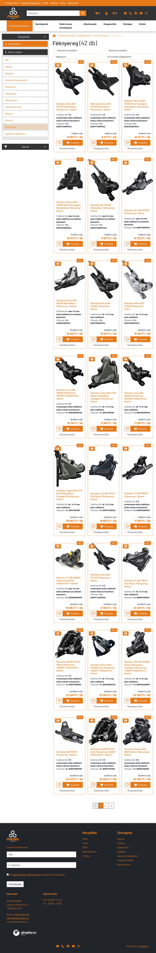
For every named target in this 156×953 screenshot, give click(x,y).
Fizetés (121, 843)
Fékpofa (9, 73)
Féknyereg (10, 126)
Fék (7, 60)
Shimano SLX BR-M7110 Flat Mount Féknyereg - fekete (102, 496)
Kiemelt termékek (67, 50)
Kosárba (74, 142)
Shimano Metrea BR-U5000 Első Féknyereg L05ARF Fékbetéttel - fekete (102, 669)
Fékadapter (11, 93)
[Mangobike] (54, 35)
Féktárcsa (10, 86)
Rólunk (54, 3)
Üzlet (85, 838)
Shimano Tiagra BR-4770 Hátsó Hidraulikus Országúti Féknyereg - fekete (103, 397)
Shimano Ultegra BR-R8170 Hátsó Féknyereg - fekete (137, 751)
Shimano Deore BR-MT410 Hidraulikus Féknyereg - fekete (100, 106)
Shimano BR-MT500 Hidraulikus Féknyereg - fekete (103, 207)
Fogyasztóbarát (125, 860)
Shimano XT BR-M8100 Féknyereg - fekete (136, 495)
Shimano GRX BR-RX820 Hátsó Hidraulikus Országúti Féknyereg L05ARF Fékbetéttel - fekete (137, 667)
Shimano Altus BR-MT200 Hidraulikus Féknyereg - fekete (66, 106)
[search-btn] (83, 13)
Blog (62, 3)
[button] (115, 13)
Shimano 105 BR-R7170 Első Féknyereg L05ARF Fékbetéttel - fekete (103, 751)
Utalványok (123, 847)
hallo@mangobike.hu (18, 918)
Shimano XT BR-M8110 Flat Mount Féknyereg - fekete (136, 583)
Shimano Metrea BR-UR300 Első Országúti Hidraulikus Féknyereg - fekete (136, 105)
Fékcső (8, 113)
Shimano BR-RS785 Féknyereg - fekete (66, 753)
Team (85, 843)
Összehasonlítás (67, 148)
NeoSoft (143, 946)
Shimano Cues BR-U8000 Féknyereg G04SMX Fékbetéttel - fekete (135, 397)
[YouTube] (141, 13)
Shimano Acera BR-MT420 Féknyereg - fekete (100, 577)
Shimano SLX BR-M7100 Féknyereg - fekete (136, 212)
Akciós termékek (118, 50)
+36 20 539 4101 (21, 914)
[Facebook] (135, 13)
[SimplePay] (25, 932)
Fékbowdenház (13, 106)
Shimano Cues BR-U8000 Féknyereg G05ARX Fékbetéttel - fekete (68, 394)
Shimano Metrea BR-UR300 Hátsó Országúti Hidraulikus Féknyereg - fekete (69, 206)
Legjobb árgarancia (30, 3)
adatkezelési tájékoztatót (26, 874)
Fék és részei (15, 52)
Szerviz (121, 838)
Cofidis (86, 855)
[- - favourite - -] (59, 143)
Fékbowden (11, 100)
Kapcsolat (73, 3)
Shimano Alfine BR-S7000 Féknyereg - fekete (100, 306)
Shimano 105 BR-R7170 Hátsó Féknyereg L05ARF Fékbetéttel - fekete (68, 666)
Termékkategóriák (18, 25)
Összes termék (67, 35)
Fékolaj (8, 120)
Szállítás (121, 851)
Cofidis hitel (11, 3)
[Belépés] (106, 13)
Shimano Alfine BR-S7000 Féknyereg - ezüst (134, 306)
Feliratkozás (15, 884)
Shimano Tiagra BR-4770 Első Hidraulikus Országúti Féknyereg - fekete (69, 495)
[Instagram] (146, 13)
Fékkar (8, 66)
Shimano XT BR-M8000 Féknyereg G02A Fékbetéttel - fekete (68, 580)
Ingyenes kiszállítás (127, 855)
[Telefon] (130, 13)
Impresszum (123, 864)
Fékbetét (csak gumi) (16, 80)
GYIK (45, 3)
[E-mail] (125, 13)
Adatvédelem (89, 851)
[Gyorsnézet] (58, 65)
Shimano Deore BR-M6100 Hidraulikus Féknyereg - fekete (66, 303)
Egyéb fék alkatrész (15, 133)
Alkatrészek (14, 43)
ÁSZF (85, 847)
